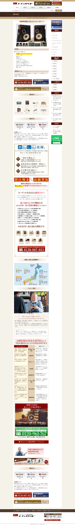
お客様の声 (39, 510)
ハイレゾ (55, 52)
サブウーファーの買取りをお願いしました (57, 109)
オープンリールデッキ (57, 44)
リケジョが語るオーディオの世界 (57, 127)
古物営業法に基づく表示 (56, 0)
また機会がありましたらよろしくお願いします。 (57, 104)
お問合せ (49, 510)
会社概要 (44, 510)
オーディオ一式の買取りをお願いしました (57, 115)
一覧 (54, 54)
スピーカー (55, 35)
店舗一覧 (22, 510)
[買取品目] (25, 7)
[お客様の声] (49, 7)
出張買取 (55, 84)
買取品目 (18, 510)
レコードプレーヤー (57, 40)
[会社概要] (57, 7)
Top (14, 510)
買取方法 (34, 510)
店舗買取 (55, 89)
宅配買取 (55, 87)
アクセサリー (56, 47)
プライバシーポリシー (56, 510)
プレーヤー (55, 37)
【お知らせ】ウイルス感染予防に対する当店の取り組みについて (37, 17)
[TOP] (17, 7)
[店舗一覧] (33, 7)
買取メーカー (28, 510)
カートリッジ (56, 49)
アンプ (54, 32)
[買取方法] (41, 7)
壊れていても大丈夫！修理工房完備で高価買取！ (57, 132)
